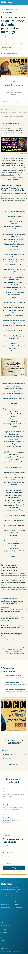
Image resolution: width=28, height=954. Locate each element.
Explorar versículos (13, 764)
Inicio (2, 9)
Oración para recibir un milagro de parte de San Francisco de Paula (15, 113)
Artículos (3, 920)
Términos (18, 951)
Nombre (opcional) (7, 853)
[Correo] (11, 895)
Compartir (14, 53)
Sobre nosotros (4, 932)
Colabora (3, 938)
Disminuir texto (16, 101)
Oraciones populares (5, 907)
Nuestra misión (4, 935)
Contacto (3, 940)
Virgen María (18, 910)
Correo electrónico (7, 860)
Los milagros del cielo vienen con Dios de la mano (13, 116)
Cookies (13, 951)
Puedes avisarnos (7, 820)
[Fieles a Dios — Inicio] (6, 2)
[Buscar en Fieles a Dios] (21, 2)
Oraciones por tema (5, 904)
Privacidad (8, 951)
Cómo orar (3, 910)
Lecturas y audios (5, 925)
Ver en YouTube (24, 153)
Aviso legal (3, 951)
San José (17, 904)
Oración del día (4, 902)
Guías (2, 917)
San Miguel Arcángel (19, 907)
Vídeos (2, 922)
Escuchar (6, 101)
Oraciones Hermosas (9, 9)
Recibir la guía (14, 868)
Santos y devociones (20, 902)
